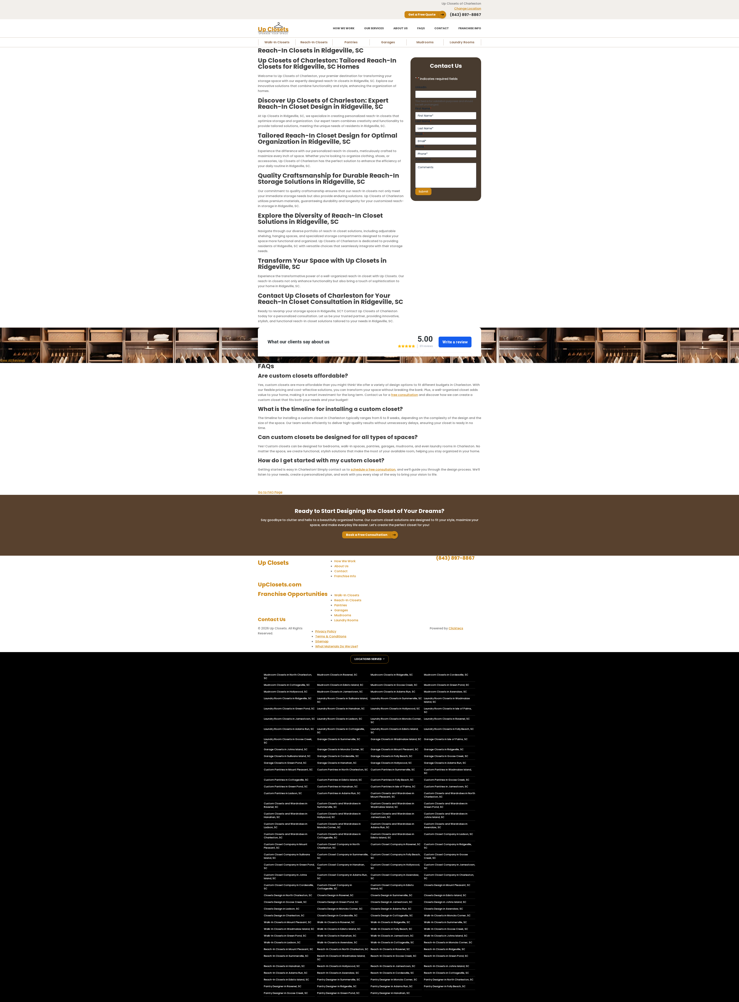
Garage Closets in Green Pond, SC (285, 762)
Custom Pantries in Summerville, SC (393, 769)
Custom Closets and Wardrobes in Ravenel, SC (285, 805)
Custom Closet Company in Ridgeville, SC (448, 846)
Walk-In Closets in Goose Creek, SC (446, 929)
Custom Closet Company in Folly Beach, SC (395, 856)
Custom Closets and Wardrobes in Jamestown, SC (392, 815)
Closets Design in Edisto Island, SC (445, 895)
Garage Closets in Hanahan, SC (337, 762)
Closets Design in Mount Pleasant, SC (447, 885)
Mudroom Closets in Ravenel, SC (337, 674)
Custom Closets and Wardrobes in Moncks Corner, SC (339, 825)
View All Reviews (12, 360)
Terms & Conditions (330, 636)
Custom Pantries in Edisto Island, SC (339, 779)
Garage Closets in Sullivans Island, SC (287, 756)
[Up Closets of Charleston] (286, 28)
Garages (388, 42)
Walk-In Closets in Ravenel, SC (336, 922)
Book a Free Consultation (366, 535)
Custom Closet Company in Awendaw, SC (395, 876)
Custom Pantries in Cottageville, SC (286, 779)
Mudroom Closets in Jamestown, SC (340, 691)
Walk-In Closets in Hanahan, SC (336, 935)
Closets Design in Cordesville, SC (337, 915)
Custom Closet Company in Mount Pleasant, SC (285, 846)
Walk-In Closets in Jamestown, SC (392, 935)
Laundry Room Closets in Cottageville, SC (341, 730)
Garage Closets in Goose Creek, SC (446, 756)
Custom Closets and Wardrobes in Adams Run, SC (392, 825)
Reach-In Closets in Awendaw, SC (338, 972)
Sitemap (322, 641)
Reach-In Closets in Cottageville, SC (446, 972)
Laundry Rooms (462, 42)
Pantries (351, 42)
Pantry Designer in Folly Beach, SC (445, 986)
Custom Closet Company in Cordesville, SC (289, 886)
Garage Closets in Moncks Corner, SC (340, 749)
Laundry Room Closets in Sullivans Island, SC (342, 700)
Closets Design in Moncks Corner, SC (340, 908)
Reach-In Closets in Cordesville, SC (392, 972)
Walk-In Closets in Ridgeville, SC (390, 922)
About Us (400, 28)
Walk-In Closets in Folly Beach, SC (391, 929)
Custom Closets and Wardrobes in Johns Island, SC (445, 815)
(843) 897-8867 (455, 558)
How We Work (343, 28)
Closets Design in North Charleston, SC (288, 895)
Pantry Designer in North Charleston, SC (448, 979)
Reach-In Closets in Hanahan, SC (284, 966)
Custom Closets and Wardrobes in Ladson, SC (285, 825)
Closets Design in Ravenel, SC (335, 895)
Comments (423, 159)
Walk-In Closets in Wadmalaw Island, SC (289, 929)
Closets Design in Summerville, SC (391, 895)
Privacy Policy (325, 631)
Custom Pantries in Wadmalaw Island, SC (448, 771)
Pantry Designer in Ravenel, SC (282, 986)
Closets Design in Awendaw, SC (443, 908)
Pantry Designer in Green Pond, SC (338, 993)
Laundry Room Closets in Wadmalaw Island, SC (447, 700)
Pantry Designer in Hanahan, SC (390, 993)
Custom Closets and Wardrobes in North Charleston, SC (449, 795)
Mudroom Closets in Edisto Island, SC (340, 685)
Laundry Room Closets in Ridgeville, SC (288, 698)
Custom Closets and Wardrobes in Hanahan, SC (285, 815)
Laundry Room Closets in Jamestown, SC (289, 718)
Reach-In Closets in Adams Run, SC (286, 972)
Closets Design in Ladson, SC (281, 908)
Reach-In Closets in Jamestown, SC (393, 966)
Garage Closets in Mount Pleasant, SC (394, 749)
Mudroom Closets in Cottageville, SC (287, 685)
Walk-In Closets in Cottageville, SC (392, 942)
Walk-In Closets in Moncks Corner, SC (447, 915)
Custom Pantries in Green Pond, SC (286, 786)
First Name (423, 108)
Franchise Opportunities (293, 594)
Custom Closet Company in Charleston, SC (449, 876)
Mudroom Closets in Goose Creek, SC (394, 685)
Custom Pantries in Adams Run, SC (338, 793)
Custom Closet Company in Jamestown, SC (449, 866)
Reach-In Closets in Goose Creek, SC (393, 956)
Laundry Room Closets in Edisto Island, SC (394, 730)
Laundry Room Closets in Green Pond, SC (289, 708)
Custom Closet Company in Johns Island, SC (285, 876)
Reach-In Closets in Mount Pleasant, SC (288, 949)
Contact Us (272, 619)
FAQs (421, 28)
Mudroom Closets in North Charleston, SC (288, 676)
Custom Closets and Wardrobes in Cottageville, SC (339, 835)
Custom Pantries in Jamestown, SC (446, 786)
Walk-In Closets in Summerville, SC (445, 922)
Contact (441, 28)
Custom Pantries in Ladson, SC (283, 793)
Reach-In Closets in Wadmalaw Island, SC (341, 957)
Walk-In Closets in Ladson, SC (282, 942)
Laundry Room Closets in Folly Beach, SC (449, 729)
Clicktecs (456, 628)
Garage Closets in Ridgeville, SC (444, 749)
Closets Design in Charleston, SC (284, 915)
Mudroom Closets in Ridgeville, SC (392, 674)
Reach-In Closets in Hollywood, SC (338, 966)
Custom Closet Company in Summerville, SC (342, 856)
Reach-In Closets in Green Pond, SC (446, 956)
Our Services (374, 28)
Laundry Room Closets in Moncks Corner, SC (396, 720)
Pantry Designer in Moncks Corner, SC (394, 979)
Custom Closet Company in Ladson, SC (448, 834)
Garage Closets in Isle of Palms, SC (446, 739)
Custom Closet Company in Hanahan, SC (341, 866)
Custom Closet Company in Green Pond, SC (289, 866)
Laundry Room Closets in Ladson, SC (339, 718)
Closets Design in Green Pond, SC (338, 902)
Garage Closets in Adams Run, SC (445, 762)
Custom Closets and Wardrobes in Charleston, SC (285, 835)
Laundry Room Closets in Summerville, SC (396, 698)
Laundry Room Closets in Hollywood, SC (395, 708)
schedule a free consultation (373, 469)
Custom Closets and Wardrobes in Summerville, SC (339, 805)
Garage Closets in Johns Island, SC (286, 749)
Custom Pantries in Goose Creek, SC (446, 779)
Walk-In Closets (276, 42)
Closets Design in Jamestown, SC (391, 902)
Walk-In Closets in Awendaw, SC (337, 942)
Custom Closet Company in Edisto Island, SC (392, 886)
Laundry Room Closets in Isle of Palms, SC (448, 710)
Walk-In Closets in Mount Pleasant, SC (287, 922)
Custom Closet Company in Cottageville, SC (334, 886)
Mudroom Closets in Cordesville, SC (446, 674)
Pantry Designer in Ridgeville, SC (337, 986)
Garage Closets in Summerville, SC (338, 739)
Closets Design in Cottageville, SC (392, 915)
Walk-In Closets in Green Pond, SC (285, 935)
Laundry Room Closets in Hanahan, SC (341, 708)
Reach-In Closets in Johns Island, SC (446, 966)
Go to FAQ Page (270, 492)
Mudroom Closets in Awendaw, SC (445, 691)
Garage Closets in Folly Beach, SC (391, 756)
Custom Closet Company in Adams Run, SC (342, 876)
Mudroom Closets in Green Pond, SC (446, 685)
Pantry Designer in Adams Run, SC (392, 986)
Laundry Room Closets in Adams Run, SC (289, 729)
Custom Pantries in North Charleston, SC (342, 769)
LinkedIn (420, 87)
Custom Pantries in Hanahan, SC (337, 786)
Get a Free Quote (422, 14)
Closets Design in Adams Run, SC (391, 908)
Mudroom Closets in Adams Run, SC (393, 691)
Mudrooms (425, 42)
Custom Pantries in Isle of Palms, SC (393, 786)
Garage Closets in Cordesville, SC (338, 756)
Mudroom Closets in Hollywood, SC (286, 691)
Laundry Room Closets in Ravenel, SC (447, 718)
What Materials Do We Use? (336, 646)
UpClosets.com (280, 584)
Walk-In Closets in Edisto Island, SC (339, 929)
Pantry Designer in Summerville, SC (338, 979)
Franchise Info (469, 28)
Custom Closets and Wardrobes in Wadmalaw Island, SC (392, 805)
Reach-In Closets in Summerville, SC (286, 956)
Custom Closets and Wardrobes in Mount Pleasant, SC (392, 795)
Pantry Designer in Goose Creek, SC (286, 993)
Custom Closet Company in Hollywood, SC (395, 866)
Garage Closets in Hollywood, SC (391, 762)
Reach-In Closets (314, 42)
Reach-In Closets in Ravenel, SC (390, 949)
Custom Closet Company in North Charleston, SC (338, 846)
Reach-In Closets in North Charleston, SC (342, 949)
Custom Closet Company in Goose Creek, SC (446, 856)
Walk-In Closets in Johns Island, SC (445, 935)
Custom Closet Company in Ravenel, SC (395, 844)
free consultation (404, 395)
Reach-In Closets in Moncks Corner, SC (448, 942)
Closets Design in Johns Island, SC (445, 902)
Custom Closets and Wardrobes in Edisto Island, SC (392, 835)
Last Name (423, 121)
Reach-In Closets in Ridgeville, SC (444, 949)
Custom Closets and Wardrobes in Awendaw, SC (445, 825)
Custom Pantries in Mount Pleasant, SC (288, 769)
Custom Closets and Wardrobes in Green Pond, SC (445, 805)
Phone (420, 147)
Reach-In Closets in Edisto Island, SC (286, 979)
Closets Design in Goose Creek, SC (285, 902)
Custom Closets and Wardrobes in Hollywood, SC (339, 815)
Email (419, 134)
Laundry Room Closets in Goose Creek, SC (288, 741)
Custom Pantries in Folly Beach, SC (392, 779)
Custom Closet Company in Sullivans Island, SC (287, 856)
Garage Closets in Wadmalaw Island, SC (396, 739)
